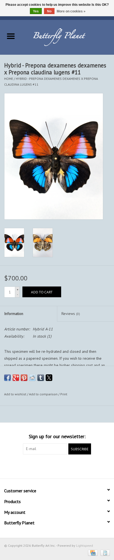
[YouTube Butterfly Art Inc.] (57, 465)
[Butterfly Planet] (68, 36)
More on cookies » (71, 11)
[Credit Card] (92, 552)
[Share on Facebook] (7, 377)
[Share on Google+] (15, 377)
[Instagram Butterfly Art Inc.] (67, 465)
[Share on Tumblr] (40, 377)
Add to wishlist (15, 394)
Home (8, 79)
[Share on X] (49, 377)
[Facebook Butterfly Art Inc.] (47, 465)
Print (63, 394)
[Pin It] (24, 377)
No (49, 11)
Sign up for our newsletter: (57, 436)
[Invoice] (104, 552)
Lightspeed (84, 545)
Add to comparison (43, 394)
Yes (36, 11)
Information (13, 313)
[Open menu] (11, 35)
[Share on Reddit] (32, 377)
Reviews (70, 313)
